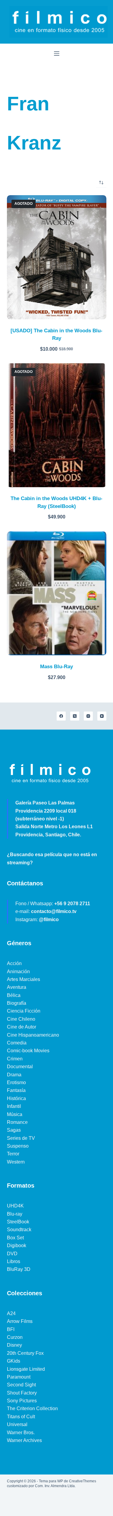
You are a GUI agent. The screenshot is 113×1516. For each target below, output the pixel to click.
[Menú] (56, 53)
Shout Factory (22, 1392)
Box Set (15, 1237)
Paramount (18, 1376)
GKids (13, 1361)
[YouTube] (101, 716)
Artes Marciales (23, 979)
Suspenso (18, 1146)
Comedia (17, 1042)
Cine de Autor (21, 1026)
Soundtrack (19, 1229)
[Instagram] (88, 716)
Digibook (16, 1245)
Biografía (16, 1003)
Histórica (16, 1098)
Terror (13, 1153)
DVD (12, 1253)
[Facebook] (61, 716)
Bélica (13, 995)
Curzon (15, 1337)
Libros (13, 1261)
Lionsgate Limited (26, 1369)
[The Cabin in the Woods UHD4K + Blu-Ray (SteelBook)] (56, 425)
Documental (20, 1066)
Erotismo (16, 1082)
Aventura (16, 987)
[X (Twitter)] (74, 716)
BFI (10, 1329)
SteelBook (18, 1221)
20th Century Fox (25, 1353)
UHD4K (15, 1205)
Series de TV (21, 1138)
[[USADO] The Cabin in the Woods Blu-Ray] (56, 257)
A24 (11, 1313)
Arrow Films (20, 1321)
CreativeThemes (82, 1481)
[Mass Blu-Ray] (56, 593)
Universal (17, 1424)
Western (16, 1161)
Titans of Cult (21, 1416)
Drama (14, 1074)
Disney (14, 1345)
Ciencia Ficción (23, 1010)
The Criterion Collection (32, 1408)
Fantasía (16, 1090)
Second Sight (21, 1384)
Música (14, 1114)
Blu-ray (14, 1213)
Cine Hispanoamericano (33, 1035)
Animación (18, 971)
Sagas (14, 1130)
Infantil (14, 1106)
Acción (14, 963)
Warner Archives (24, 1440)
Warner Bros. (21, 1432)
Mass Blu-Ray (56, 666)
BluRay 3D (18, 1269)
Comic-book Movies (28, 1050)
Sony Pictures (22, 1400)
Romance (17, 1122)
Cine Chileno (21, 1019)
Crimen (15, 1058)
